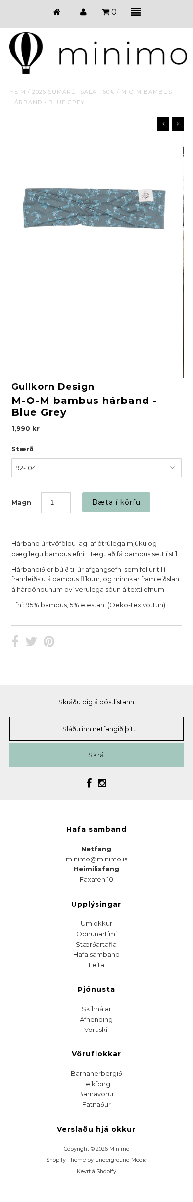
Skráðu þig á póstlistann (96, 702)
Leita (96, 965)
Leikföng (96, 1084)
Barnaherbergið (96, 1073)
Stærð (22, 449)
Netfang (96, 849)
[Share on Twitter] (31, 642)
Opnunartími (96, 934)
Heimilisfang (96, 869)
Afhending (96, 1019)
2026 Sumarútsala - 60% (73, 91)
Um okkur (96, 923)
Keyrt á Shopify (96, 1171)
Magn (21, 502)
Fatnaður (96, 1104)
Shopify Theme (66, 1160)
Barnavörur (96, 1094)
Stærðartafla (96, 944)
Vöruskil (96, 1029)
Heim (17, 91)
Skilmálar (96, 1009)
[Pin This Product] (49, 642)
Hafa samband (96, 954)
